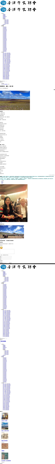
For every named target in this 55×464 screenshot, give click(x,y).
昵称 (1, 256)
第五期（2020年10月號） (6, 333)
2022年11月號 (5, 287)
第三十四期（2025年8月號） (6, 55)
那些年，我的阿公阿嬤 (5, 430)
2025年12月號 (5, 49)
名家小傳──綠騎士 (4, 420)
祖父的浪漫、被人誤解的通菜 (6, 460)
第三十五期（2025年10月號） (7, 54)
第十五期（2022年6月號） (6, 325)
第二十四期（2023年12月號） (7, 318)
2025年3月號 (4, 42)
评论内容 (1, 245)
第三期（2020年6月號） (6, 77)
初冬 (2, 181)
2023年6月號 (4, 35)
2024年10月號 (5, 38)
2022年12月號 (5, 288)
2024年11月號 (5, 39)
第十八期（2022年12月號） (6, 65)
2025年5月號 (4, 44)
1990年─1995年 (6, 20)
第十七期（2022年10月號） (6, 66)
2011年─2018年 (6, 23)
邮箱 (1, 257)
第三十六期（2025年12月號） (7, 53)
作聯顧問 (4, 273)
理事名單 (4, 17)
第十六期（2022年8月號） (6, 67)
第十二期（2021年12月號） (6, 70)
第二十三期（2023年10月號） (7, 61)
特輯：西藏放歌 (5, 84)
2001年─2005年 (6, 279)
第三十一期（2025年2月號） (6, 57)
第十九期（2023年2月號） (6, 322)
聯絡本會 (4, 24)
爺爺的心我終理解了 (4, 440)
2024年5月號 (4, 36)
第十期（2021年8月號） (6, 329)
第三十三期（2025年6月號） (6, 313)
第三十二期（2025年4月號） (6, 314)
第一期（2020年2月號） (6, 336)
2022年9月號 (4, 28)
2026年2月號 (4, 51)
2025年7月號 (4, 303)
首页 (2, 84)
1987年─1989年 (6, 19)
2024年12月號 (5, 40)
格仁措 (2, 182)
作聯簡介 (4, 14)
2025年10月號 (5, 48)
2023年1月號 (4, 31)
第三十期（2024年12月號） (6, 58)
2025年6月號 (4, 302)
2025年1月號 (4, 298)
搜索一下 (1, 339)
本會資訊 (2, 25)
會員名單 (4, 18)
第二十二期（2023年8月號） (6, 62)
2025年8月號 (4, 46)
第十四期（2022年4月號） (6, 68)
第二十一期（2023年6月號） (6, 63)
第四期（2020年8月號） (6, 76)
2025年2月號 (4, 299)
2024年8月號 (4, 295)
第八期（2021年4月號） (6, 73)
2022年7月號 (4, 284)
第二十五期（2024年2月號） (6, 317)
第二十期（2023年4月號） (6, 321)
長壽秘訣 (2, 450)
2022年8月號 (4, 27)
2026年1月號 (4, 50)
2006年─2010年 (6, 280)
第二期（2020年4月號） (6, 78)
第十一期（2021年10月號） (6, 328)
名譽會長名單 (5, 16)
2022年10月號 (5, 29)
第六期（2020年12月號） (6, 332)
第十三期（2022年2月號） (6, 69)
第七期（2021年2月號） (6, 74)
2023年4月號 (4, 291)
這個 (2, 183)
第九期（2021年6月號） (6, 72)
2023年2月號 (4, 32)
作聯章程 (4, 272)
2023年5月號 (4, 34)
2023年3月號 (4, 33)
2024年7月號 (4, 294)
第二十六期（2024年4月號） (6, 59)
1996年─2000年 (6, 21)
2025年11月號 (5, 306)
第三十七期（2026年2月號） (6, 310)
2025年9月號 (4, 47)
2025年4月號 (4, 43)
